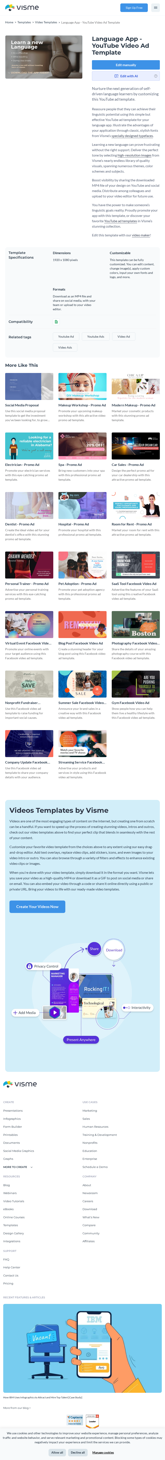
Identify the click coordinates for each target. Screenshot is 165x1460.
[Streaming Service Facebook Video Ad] (82, 743)
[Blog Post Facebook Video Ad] (82, 624)
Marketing (89, 1110)
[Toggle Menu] (155, 7)
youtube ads (95, 336)
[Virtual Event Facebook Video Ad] (29, 624)
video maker (141, 235)
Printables (10, 1134)
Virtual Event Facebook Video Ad (28, 643)
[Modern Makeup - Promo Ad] (136, 386)
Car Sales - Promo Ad (128, 464)
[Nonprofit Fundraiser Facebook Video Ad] (29, 684)
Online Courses (13, 1217)
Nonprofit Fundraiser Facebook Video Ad (21, 703)
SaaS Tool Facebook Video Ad (134, 584)
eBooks (8, 1209)
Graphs (8, 1158)
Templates (10, 1225)
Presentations (13, 1110)
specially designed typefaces (132, 136)
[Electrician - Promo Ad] (29, 445)
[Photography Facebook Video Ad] (136, 624)
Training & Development (99, 1134)
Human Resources (95, 1126)
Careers (87, 1201)
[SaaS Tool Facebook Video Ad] (136, 565)
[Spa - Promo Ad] (82, 445)
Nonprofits (89, 1142)
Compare (89, 1225)
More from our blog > (17, 1407)
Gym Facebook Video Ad (130, 703)
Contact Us (10, 1275)
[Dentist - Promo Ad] (29, 505)
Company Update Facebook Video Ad (26, 762)
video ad (124, 336)
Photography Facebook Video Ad (134, 643)
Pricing (8, 1283)
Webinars (10, 1193)
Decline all (78, 1452)
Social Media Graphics (18, 1151)
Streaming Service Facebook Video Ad (80, 762)
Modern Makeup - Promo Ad (133, 405)
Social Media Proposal (22, 405)
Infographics (12, 1118)
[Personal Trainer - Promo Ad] (29, 565)
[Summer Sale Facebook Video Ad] (82, 684)
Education (89, 1151)
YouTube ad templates (120, 221)
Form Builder (12, 1126)
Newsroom (90, 1193)
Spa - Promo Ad (70, 464)
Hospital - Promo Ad (73, 524)
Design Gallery (13, 1233)
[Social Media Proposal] (29, 386)
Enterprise (89, 1158)
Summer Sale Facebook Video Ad (81, 703)
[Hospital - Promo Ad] (82, 505)
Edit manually (126, 65)
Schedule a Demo (95, 1167)
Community (90, 1233)
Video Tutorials (13, 1201)
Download (89, 1209)
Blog (6, 1185)
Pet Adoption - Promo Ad (77, 584)
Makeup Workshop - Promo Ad (82, 405)
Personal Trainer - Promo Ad (27, 584)
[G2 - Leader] (92, 1416)
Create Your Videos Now (37, 906)
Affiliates (88, 1241)
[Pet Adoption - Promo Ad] (82, 565)
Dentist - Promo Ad (19, 524)
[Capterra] (76, 1416)
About (86, 1185)
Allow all (57, 1452)
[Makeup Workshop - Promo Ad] (82, 386)
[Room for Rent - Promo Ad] (136, 505)
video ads (65, 347)
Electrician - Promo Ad (22, 464)
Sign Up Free (134, 7)
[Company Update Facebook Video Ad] (29, 743)
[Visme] (22, 8)
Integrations (11, 1241)
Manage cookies (103, 1452)
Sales (86, 1118)
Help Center (11, 1267)
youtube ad (66, 336)
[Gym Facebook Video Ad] (136, 684)
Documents (11, 1142)
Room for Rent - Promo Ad (132, 524)
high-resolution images (134, 155)
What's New (90, 1217)
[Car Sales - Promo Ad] (136, 445)
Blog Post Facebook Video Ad (80, 643)
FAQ (6, 1259)
